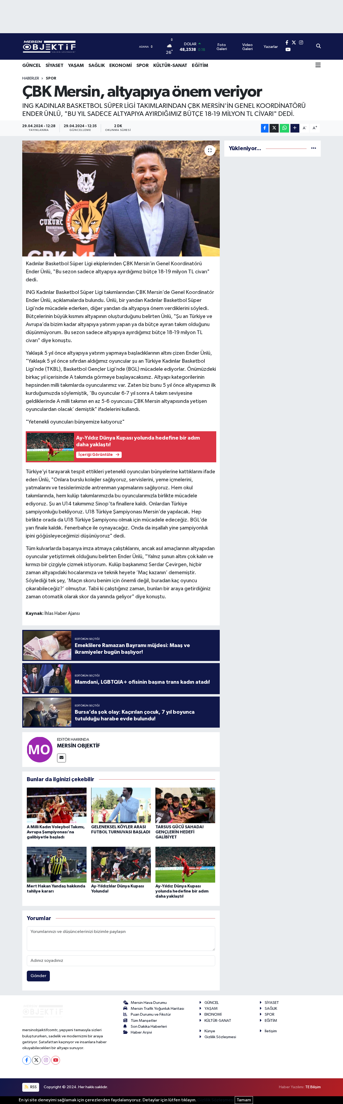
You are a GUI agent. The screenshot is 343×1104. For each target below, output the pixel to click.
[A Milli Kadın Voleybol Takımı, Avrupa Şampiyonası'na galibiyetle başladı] (57, 805)
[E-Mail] (61, 758)
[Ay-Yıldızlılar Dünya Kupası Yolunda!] (121, 864)
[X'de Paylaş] (274, 128)
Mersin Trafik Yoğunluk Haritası (157, 1009)
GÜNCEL (31, 65)
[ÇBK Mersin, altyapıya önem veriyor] (121, 198)
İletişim (271, 1031)
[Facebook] (26, 1060)
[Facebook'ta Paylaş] (265, 128)
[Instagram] (46, 1060)
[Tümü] (313, 148)
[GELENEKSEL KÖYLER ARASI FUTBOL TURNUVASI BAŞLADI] (121, 805)
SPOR (142, 65)
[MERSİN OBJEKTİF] (40, 749)
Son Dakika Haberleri (149, 1026)
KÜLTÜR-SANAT (170, 65)
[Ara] (318, 46)
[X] (36, 1060)
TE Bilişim (313, 1087)
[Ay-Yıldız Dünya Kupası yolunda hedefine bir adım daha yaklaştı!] (185, 864)
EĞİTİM (200, 65)
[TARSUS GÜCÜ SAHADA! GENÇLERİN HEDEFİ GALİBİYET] (185, 805)
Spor (51, 78)
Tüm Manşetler (144, 1021)
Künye (209, 1031)
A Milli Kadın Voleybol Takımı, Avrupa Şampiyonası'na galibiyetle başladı (56, 832)
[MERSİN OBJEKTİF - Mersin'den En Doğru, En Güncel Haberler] (75, 46)
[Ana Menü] (318, 65)
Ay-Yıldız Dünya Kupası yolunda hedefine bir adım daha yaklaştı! (181, 891)
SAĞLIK (96, 65)
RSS (33, 1087)
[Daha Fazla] (294, 128)
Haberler (30, 78)
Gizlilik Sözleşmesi (220, 1037)
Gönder (38, 976)
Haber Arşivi (141, 1032)
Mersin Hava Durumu (149, 1003)
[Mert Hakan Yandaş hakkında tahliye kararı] (57, 864)
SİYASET (55, 65)
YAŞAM (76, 65)
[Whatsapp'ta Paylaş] (284, 128)
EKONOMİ (120, 65)
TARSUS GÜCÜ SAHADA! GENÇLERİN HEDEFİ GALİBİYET (179, 832)
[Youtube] (55, 1060)
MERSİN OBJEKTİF (78, 745)
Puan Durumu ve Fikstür (151, 1014)
